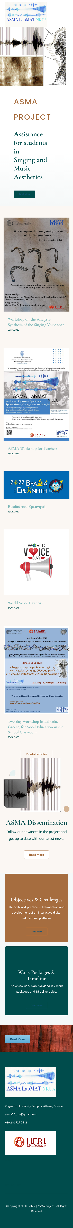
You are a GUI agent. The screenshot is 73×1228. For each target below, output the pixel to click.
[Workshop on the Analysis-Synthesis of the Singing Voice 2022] (36, 265)
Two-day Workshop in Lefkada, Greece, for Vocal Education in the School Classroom (35, 726)
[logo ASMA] (30, 1068)
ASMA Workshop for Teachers (32, 448)
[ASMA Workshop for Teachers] (36, 394)
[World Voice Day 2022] (36, 562)
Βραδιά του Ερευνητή (26, 506)
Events (31, 270)
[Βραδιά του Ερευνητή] (36, 485)
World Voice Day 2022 (25, 602)
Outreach (40, 270)
